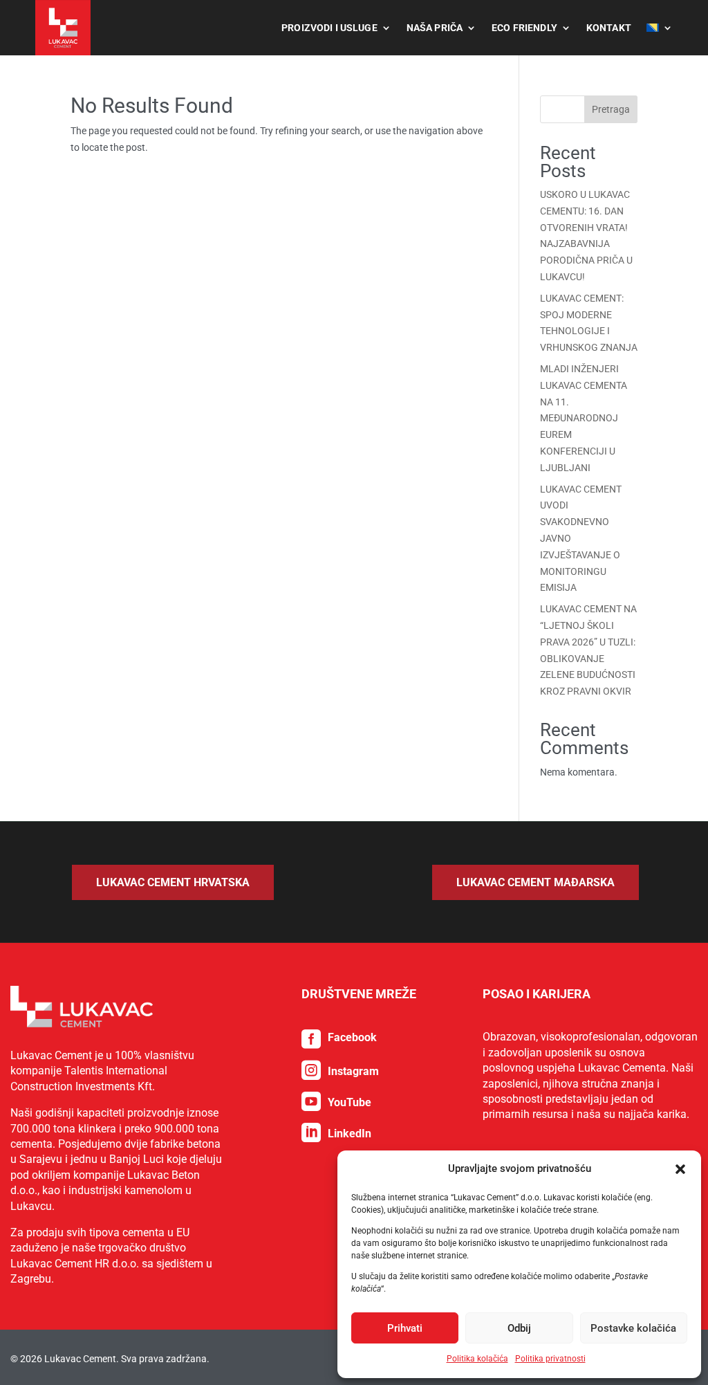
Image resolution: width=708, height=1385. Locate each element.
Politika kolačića (477, 1359)
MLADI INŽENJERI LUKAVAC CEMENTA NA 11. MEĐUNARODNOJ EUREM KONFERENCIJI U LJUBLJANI (583, 418)
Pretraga (611, 109)
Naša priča (435, 27)
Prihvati (404, 1328)
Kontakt (608, 27)
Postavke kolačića (633, 1328)
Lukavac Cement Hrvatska (173, 882)
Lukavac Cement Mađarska (535, 882)
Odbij (519, 1328)
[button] (680, 1169)
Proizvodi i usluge (329, 27)
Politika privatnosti (550, 1359)
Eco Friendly (524, 27)
